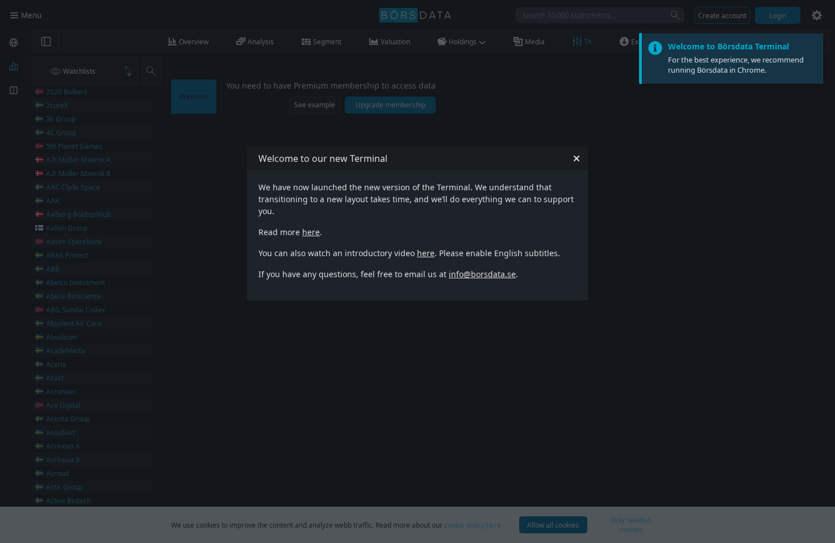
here (311, 232)
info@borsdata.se (482, 274)
